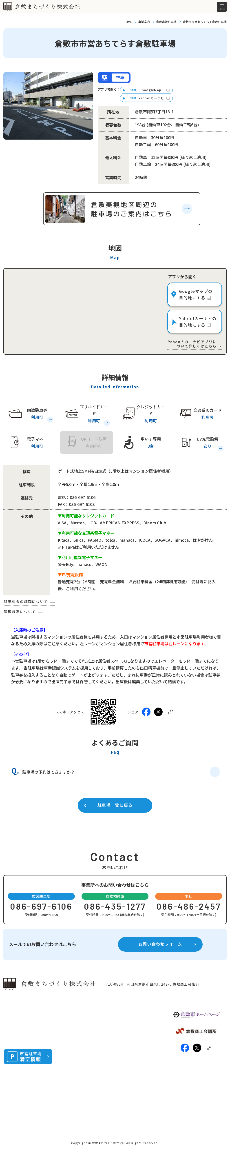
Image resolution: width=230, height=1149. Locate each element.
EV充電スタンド (76, 1054)
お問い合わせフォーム (160, 944)
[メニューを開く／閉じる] (222, 7)
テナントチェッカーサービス (83, 1077)
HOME (128, 22)
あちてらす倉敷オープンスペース (132, 1079)
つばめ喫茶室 (127, 1065)
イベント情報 (127, 1051)
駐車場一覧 (72, 1032)
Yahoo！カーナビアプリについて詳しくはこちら (192, 344)
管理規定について (20, 611)
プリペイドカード (77, 1068)
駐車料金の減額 (75, 1046)
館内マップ (126, 1044)
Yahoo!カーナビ (151, 98)
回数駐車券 (72, 1061)
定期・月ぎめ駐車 (77, 1087)
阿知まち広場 (123, 1094)
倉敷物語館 (122, 1021)
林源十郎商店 (123, 1108)
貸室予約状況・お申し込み (136, 1034)
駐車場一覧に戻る (115, 805)
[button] (115, 771)
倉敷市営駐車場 (166, 22)
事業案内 (144, 22)
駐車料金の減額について (26, 601)
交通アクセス (127, 1058)
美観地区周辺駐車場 (79, 1039)
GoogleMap (151, 90)
